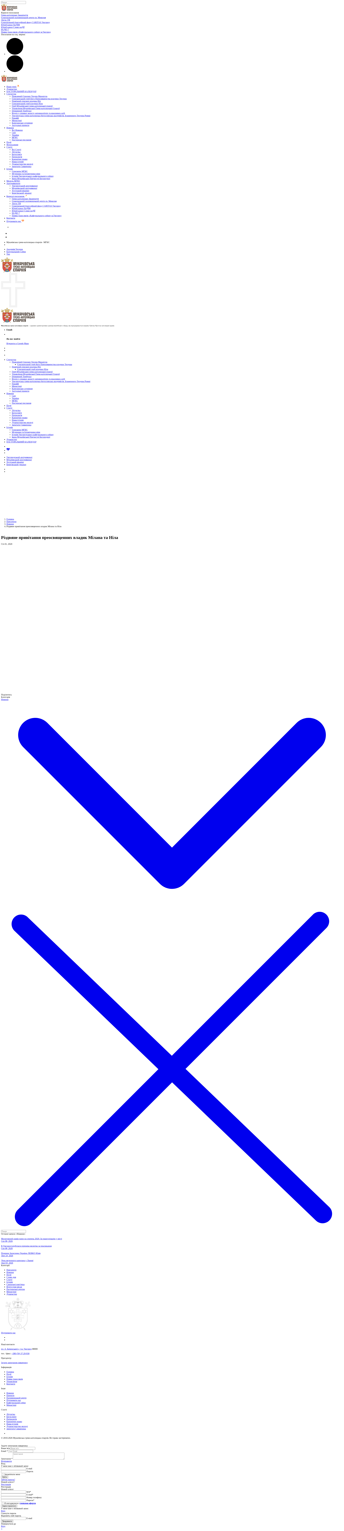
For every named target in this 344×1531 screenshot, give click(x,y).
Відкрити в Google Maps (17, 343)
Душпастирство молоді (22, 164)
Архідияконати (13, 183)
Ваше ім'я (5, 1448)
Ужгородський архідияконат (25, 186)
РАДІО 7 (5, 29)
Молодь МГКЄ (13, 181)
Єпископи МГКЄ (20, 171)
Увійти (4, 1477)
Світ (14, 132)
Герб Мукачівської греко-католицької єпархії (32, 106)
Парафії (15, 118)
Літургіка (16, 152)
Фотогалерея (12, 145)
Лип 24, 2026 (7, 1256)
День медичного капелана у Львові (17, 1260)
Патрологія (17, 157)
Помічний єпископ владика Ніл (26, 101)
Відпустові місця (14, 1287)
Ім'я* (28, 1492)
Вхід (3, 1511)
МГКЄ (15, 137)
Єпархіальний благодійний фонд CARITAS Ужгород (25, 22)
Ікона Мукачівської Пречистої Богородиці (31, 178)
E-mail (29, 1468)
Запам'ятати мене (12, 1474)
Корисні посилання (15, 196)
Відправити (6, 1461)
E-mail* (29, 1495)
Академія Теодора (14, 249)
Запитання (6, 1459)
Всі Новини (17, 130)
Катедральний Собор (16, 252)
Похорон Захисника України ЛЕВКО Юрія (20, 1253)
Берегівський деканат (22, 193)
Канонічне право (19, 159)
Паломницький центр (16, 1398)
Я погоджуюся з (20, 1503)
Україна (15, 135)
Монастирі (17, 120)
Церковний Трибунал (21, 111)
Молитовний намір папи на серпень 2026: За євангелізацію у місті (31, 1239)
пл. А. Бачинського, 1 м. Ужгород (16, 1349)
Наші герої (11, 86)
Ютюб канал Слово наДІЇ (12, 27)
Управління (11, 1381)
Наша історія (18, 161)
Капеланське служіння (22, 123)
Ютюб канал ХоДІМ (10, 25)
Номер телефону (34, 1497)
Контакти (10, 218)
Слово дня (11, 1277)
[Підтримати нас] (8, 450)
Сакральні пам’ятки (15, 1284)
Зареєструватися (9, 1506)
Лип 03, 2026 (7, 1263)
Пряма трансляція (14, 1379)
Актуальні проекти (20, 125)
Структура (11, 94)
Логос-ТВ (5, 20)
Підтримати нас (14, 221)
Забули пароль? (8, 1479)
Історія (9, 169)
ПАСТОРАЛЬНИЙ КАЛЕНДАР (21, 91)
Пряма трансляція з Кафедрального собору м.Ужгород (26, 32)
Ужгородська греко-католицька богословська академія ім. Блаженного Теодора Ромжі (51, 116)
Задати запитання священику (23, 227)
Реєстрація (6, 1484)
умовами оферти (28, 1503)
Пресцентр (11, 1270)
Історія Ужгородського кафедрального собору (33, 176)
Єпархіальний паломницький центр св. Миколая (23, 17)
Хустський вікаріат (20, 191)
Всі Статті (16, 149)
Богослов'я (17, 154)
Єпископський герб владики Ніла (27, 103)
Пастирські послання (21, 140)
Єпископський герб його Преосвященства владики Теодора (39, 99)
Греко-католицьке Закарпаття (14, 15)
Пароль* (30, 1500)
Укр (8, 254)
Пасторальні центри (15, 1289)
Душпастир (11, 89)
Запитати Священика (21, 166)
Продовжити (7, 1521)
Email (4, 1451)
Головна (10, 1372)
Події (8, 142)
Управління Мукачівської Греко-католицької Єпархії (36, 108)
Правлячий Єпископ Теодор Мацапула (29, 96)
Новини (10, 128)
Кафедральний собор (16, 1403)
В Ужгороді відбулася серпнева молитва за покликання (26, 1246)
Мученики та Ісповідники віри (26, 174)
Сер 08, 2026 (7, 1241)
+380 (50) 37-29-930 (20, 1353)
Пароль (29, 1471)
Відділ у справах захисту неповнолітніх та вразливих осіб (38, 113)
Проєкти (10, 1395)
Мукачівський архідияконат (24, 188)
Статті (9, 147)
